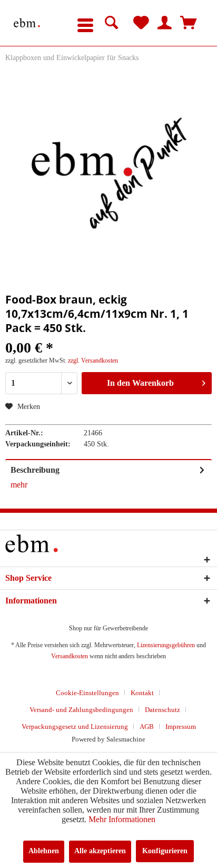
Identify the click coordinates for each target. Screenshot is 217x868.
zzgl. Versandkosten (93, 360)
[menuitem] (85, 23)
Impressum (180, 726)
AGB (147, 726)
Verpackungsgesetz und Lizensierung (75, 726)
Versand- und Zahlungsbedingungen (81, 710)
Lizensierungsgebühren (166, 645)
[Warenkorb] (188, 23)
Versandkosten (69, 656)
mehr (19, 484)
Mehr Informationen (121, 819)
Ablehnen (43, 851)
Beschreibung (35, 469)
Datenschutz (162, 710)
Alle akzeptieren (100, 851)
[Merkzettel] (141, 23)
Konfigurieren (165, 851)
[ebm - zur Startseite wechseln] (27, 23)
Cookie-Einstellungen (87, 693)
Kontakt (142, 693)
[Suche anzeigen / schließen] (111, 23)
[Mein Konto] (164, 23)
